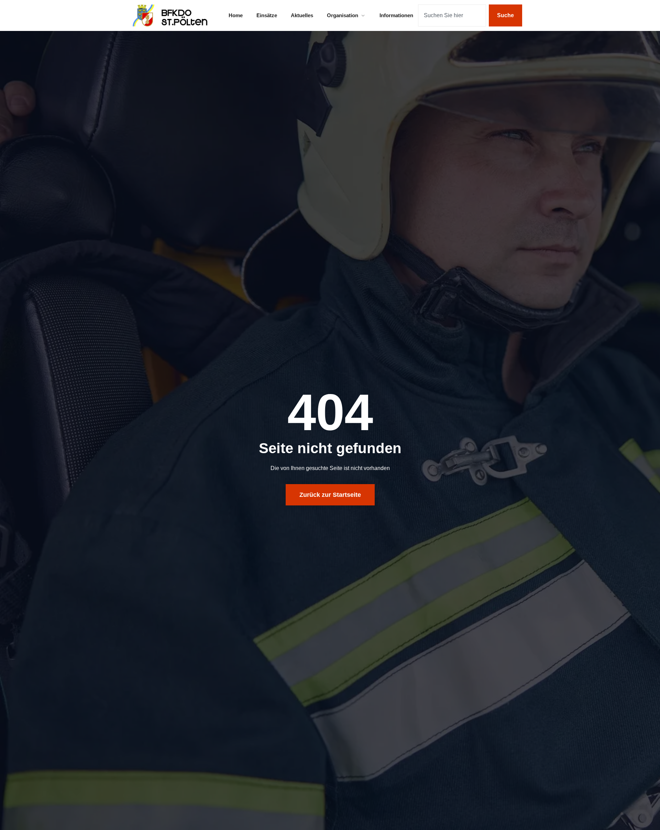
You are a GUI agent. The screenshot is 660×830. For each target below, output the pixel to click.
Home (236, 15)
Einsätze (266, 15)
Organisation (342, 15)
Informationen (396, 15)
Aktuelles (302, 15)
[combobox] (452, 15)
